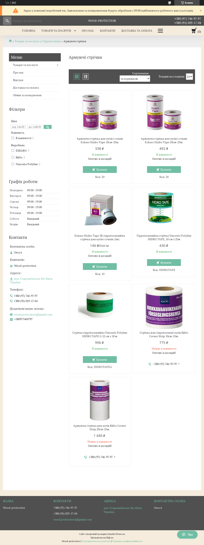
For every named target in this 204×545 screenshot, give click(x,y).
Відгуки (18, 80)
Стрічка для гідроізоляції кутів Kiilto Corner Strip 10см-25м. (164, 334)
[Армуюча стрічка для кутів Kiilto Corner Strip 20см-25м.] (100, 400)
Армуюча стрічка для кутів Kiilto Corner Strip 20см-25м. (99, 427)
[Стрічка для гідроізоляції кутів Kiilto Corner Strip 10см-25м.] (164, 307)
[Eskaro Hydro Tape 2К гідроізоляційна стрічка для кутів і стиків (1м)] (100, 210)
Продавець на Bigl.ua (102, 537)
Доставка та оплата (136, 30)
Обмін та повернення (27, 95)
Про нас (88, 30)
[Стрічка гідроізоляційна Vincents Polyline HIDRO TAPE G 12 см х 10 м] (100, 307)
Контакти (107, 30)
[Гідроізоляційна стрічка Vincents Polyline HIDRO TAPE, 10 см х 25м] (164, 210)
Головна (28, 30)
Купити (101, 170)
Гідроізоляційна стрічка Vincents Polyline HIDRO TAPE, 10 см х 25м (164, 237)
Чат (190, 534)
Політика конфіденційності (127, 541)
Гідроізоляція (51, 41)
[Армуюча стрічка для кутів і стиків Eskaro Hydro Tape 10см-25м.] (100, 113)
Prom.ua (120, 533)
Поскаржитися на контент (96, 541)
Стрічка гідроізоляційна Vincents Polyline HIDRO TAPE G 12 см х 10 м (99, 334)
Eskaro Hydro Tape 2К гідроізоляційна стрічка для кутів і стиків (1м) (100, 237)
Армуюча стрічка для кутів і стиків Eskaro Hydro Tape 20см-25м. (164, 140)
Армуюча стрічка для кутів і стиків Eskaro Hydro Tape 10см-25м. (100, 140)
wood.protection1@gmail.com (33, 314)
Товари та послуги (56, 30)
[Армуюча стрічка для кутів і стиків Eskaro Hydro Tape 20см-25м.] (164, 113)
